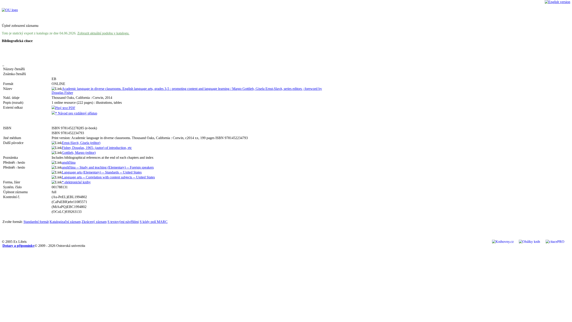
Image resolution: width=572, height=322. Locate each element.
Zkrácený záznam (94, 222)
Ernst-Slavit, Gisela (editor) (81, 143)
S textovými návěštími (123, 222)
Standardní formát (36, 222)
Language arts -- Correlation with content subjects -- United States (108, 177)
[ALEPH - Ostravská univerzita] (10, 10)
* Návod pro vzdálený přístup (76, 113)
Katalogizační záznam (65, 222)
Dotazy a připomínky (18, 246)
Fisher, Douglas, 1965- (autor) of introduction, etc (97, 148)
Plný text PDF (65, 108)
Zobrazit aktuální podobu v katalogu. (103, 33)
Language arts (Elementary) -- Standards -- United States (102, 172)
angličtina (69, 162)
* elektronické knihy (76, 182)
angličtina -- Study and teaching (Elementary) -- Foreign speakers (108, 167)
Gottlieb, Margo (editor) (79, 153)
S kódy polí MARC (154, 222)
